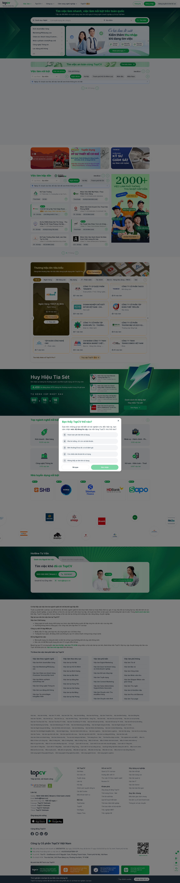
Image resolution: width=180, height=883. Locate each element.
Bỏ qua (75, 467)
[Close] (118, 420)
